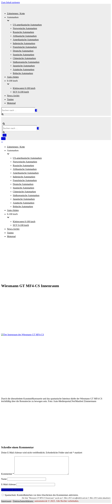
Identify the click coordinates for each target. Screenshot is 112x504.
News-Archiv (13, 95)
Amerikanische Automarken (26, 39)
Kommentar (7, 474)
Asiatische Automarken (23, 69)
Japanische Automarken (24, 65)
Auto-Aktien (13, 77)
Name (4, 479)
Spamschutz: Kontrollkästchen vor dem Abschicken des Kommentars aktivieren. (41, 495)
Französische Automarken (25, 47)
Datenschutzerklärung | (23, 501)
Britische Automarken (23, 73)
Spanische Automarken (23, 54)
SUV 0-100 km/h (21, 92)
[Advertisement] (56, 261)
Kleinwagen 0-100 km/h (24, 88)
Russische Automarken (23, 32)
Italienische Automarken (24, 43)
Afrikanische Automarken (25, 36)
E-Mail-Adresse (8, 484)
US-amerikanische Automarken (27, 24)
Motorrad (11, 103)
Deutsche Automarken (23, 51)
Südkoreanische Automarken (26, 62)
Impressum (6, 501)
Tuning (10, 99)
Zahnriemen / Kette (16, 13)
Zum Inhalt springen (10, 2)
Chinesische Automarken (24, 58)
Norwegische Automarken (25, 28)
